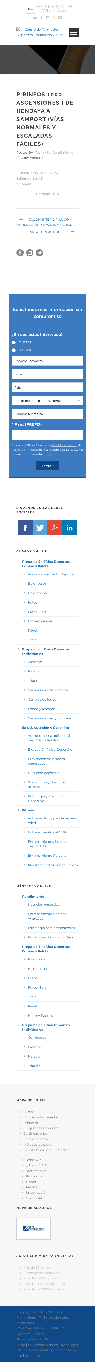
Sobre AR (33, 1160)
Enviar (47, 466)
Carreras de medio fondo (48, 690)
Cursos (28, 1112)
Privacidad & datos (43, 1345)
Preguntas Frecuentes (41, 1128)
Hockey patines (40, 621)
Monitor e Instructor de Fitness (53, 865)
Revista (32, 1187)
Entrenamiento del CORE (48, 832)
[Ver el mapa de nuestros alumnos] (33, 1228)
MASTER (25, 350)
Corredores (37, 1038)
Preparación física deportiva (50, 937)
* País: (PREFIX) (27, 424)
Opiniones (34, 1198)
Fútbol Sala (37, 612)
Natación (35, 671)
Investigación (37, 1193)
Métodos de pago (37, 1144)
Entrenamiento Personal (47, 856)
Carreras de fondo (42, 699)
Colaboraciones (35, 1139)
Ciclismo (35, 662)
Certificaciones (35, 1133)
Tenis (32, 640)
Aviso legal (69, 1345)
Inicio (20, 1345)
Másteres (30, 1123)
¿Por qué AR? (37, 1165)
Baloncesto (37, 584)
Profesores (34, 1176)
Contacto (32, 1356)
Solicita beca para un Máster (46, 1150)
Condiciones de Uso (63, 445)
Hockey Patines (40, 1016)
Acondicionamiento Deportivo (52, 574)
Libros (31, 1182)
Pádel (32, 630)
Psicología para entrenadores (51, 928)
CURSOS (25, 342)
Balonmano (37, 593)
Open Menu (74, 32)
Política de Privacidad (25, 449)
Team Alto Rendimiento (54, 152)
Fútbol (33, 602)
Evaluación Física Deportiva (50, 750)
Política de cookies (33, 1350)
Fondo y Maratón (41, 709)
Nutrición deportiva (43, 773)
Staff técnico (36, 1171)
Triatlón (34, 681)
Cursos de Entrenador (40, 1117)
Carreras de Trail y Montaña (50, 718)
